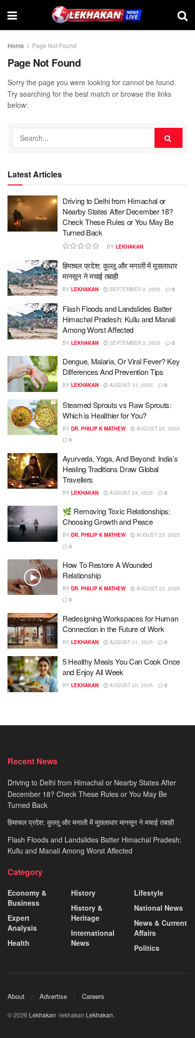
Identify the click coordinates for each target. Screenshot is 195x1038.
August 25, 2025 (157, 428)
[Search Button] (168, 138)
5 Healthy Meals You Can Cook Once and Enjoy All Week (121, 666)
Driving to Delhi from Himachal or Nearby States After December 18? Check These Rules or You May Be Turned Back (118, 216)
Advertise (53, 996)
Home (16, 45)
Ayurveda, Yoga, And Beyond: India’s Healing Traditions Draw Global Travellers (120, 469)
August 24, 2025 (130, 492)
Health (19, 943)
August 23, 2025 (157, 534)
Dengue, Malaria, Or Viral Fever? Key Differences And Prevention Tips (121, 366)
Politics (147, 948)
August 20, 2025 (130, 685)
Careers (93, 996)
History (83, 893)
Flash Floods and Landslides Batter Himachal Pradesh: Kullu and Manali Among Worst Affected (119, 319)
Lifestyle (149, 893)
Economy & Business (27, 898)
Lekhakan (129, 246)
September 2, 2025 (134, 289)
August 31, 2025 (130, 384)
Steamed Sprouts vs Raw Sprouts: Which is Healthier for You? (117, 410)
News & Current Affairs (160, 928)
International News (92, 938)
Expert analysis (22, 923)
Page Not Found (54, 45)
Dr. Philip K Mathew (98, 428)
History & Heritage (86, 913)
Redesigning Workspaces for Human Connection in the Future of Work (120, 623)
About (16, 996)
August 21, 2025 (130, 642)
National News (158, 908)
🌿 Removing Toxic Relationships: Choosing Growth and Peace (116, 516)
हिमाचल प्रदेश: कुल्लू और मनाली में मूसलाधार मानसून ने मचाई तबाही (91, 822)
